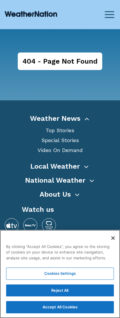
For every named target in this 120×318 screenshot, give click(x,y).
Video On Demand (60, 150)
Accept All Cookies (60, 307)
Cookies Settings (60, 273)
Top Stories (60, 130)
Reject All (59, 290)
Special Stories (60, 140)
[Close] (113, 238)
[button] (60, 118)
